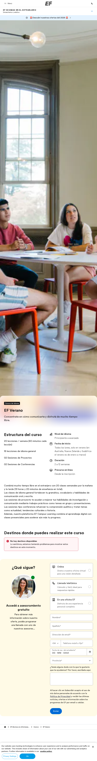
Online (60, 566)
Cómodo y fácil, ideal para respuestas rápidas (69, 588)
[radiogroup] (71, 586)
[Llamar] (92, 4)
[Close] (93, 747)
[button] (8, 3)
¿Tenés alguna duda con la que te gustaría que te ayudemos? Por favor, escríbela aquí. (70, 668)
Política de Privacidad (60, 696)
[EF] (48, 4)
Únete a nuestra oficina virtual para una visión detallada (71, 572)
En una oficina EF (66, 599)
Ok (27, 756)
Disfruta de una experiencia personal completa (70, 605)
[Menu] (92, 11)
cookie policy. (46, 751)
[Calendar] (90, 651)
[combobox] (55, 643)
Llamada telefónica (67, 583)
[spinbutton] (53, 652)
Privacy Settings (9, 756)
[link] (19, 11)
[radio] (71, 570)
